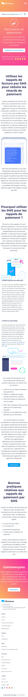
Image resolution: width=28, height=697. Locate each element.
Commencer (14, 465)
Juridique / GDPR (5, 684)
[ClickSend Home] (7, 601)
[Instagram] (7, 687)
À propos (3, 617)
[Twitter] (12, 687)
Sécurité (3, 665)
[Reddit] (9, 687)
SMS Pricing (4, 646)
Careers (3, 619)
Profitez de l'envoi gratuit (14, 50)
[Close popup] (25, 14)
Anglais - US (18, 14)
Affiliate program (5, 628)
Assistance (3, 679)
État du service (4, 681)
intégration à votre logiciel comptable (12, 342)
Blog (2, 656)
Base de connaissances (6, 671)
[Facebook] (4, 687)
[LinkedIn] (2, 687)
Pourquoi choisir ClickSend (7, 622)
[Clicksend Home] (8, 3)
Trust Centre (4, 668)
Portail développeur (5, 662)
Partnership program (6, 625)
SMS (2, 636)
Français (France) (6, 604)
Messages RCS (4, 639)
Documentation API (5, 659)
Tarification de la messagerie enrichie (9, 649)
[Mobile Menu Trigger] (25, 3)
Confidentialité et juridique (10, 695)
